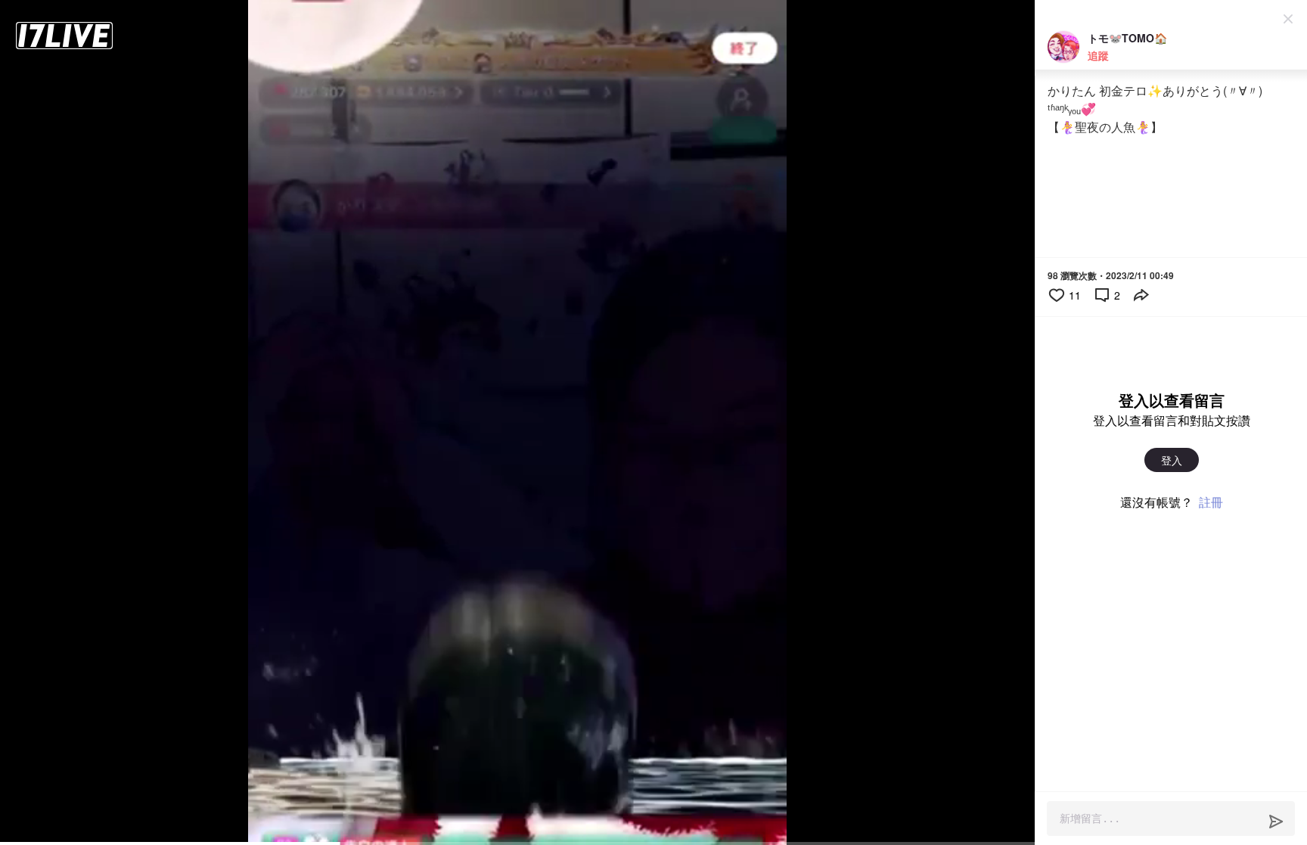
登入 (1171, 460)
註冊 (1211, 502)
